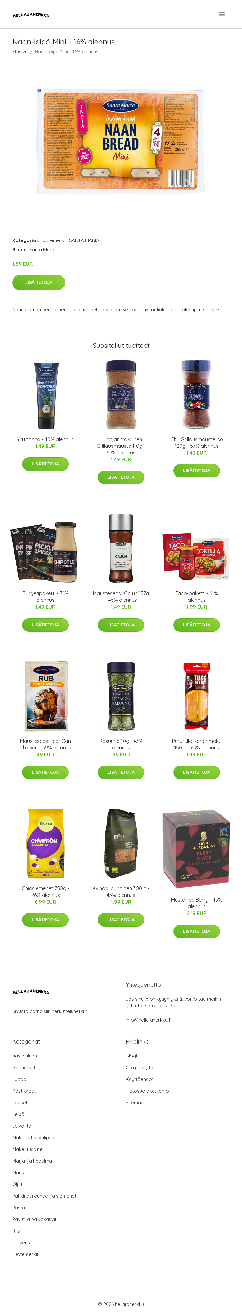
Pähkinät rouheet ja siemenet (44, 1196)
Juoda (19, 1079)
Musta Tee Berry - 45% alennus (196, 903)
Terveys (21, 1243)
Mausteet (22, 1173)
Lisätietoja (38, 282)
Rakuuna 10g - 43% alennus (121, 744)
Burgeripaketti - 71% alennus (45, 596)
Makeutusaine (27, 1149)
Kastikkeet (24, 1091)
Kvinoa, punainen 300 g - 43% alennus (121, 891)
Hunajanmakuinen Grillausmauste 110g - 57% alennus (121, 446)
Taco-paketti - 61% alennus (197, 596)
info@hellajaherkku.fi (148, 1020)
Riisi (16, 1231)
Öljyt (17, 1184)
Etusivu (19, 52)
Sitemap (135, 1102)
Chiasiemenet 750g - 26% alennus (45, 891)
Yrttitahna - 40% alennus (45, 439)
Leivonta (21, 1126)
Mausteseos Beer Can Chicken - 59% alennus (45, 744)
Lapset (19, 1102)
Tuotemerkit (54, 240)
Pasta (18, 1208)
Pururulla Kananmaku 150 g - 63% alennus (197, 744)
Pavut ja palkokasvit (34, 1219)
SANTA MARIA (84, 240)
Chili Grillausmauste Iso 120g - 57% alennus (196, 442)
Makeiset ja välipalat (34, 1137)
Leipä (18, 1114)
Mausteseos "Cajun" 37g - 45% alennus (121, 596)
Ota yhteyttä (139, 1067)
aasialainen (24, 1056)
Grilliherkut (23, 1067)
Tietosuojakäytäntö (147, 1091)
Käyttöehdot (139, 1079)
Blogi (131, 1056)
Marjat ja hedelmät (33, 1161)
